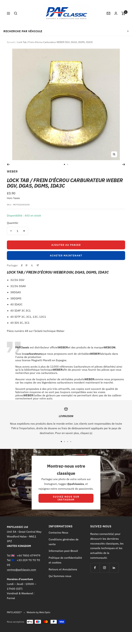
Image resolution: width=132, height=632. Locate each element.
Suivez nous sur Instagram (66, 498)
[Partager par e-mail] (37, 265)
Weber (12, 171)
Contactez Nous (58, 532)
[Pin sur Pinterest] (26, 265)
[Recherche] (15, 13)
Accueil (11, 42)
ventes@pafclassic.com (21, 569)
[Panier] (123, 13)
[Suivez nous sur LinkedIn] (114, 567)
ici (91, 433)
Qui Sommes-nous (60, 576)
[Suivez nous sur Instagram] (104, 567)
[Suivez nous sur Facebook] (95, 567)
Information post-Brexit (63, 551)
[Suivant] (123, 164)
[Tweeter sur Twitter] (31, 265)
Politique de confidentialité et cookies (65, 560)
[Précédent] (8, 164)
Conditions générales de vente (64, 542)
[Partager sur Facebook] (22, 265)
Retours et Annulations (63, 569)
